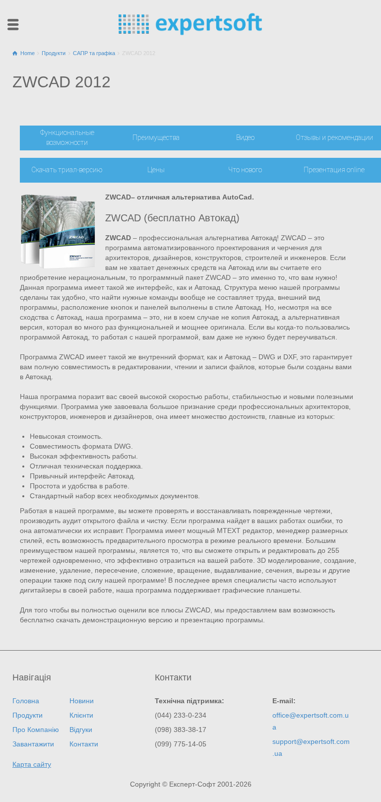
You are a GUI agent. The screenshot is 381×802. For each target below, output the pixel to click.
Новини (81, 701)
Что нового (245, 170)
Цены (156, 170)
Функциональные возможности (67, 137)
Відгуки (80, 730)
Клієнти (81, 715)
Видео (245, 137)
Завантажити (33, 744)
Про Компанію (35, 730)
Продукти (27, 715)
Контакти (83, 744)
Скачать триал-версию (67, 170)
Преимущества (156, 137)
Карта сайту (31, 764)
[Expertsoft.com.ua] (190, 23)
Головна (25, 701)
